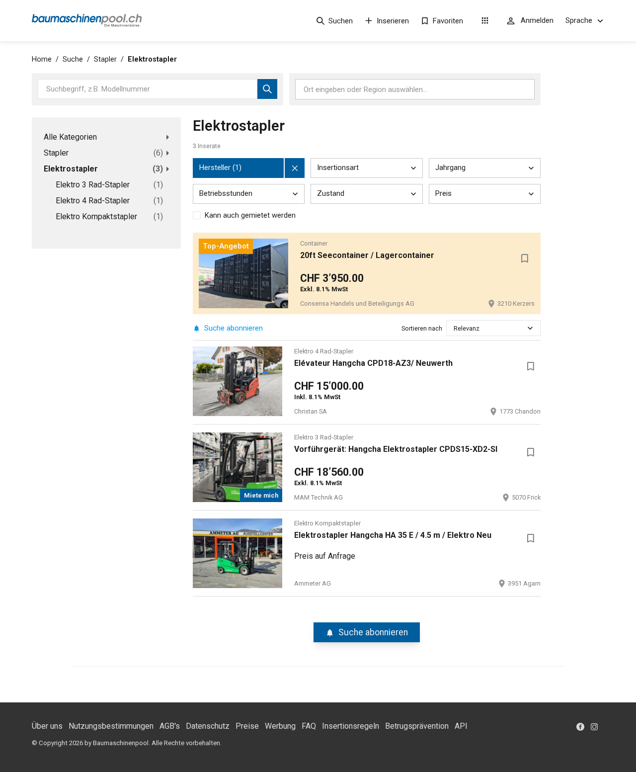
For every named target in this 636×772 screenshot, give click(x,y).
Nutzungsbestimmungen (111, 726)
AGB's (169, 726)
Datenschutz (208, 726)
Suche (73, 59)
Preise (247, 726)
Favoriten (448, 20)
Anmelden (537, 20)
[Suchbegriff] (267, 89)
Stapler (105, 59)
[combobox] (454, 328)
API (461, 726)
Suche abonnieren (233, 328)
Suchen (340, 20)
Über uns (47, 726)
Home (42, 59)
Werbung (280, 726)
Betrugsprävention (417, 726)
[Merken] (525, 258)
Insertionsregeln (350, 726)
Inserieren (393, 20)
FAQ (309, 726)
